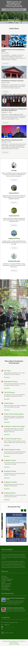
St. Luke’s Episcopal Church (12, 439)
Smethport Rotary (10, 493)
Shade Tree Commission (6, 583)
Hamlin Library (9, 403)
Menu (3, 9)
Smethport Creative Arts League (14, 426)
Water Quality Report (5, 586)
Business (3, 582)
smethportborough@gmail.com (10, 627)
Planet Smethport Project (12, 449)
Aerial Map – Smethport (6, 580)
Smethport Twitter (10, 460)
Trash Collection (4, 588)
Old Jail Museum (9, 392)
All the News (4, 576)
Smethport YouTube (10, 482)
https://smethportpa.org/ (9, 629)
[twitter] (2, 632)
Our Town (7, 370)
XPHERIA (17, 644)
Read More (5, 63)
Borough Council (4, 577)
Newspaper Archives (10, 381)
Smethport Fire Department (6, 579)
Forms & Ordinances (5, 585)
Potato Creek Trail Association (14, 414)
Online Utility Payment (5, 589)
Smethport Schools (10, 471)
